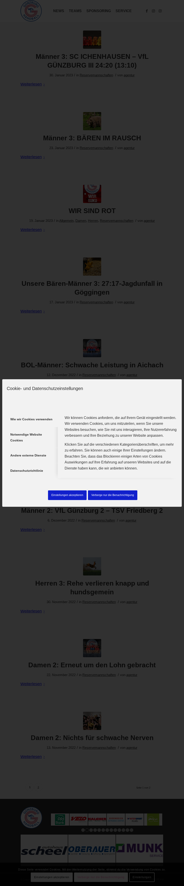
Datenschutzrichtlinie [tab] (26, 470)
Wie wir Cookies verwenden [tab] (31, 419)
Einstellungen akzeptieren (67, 495)
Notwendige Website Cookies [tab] (26, 437)
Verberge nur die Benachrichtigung (112, 495)
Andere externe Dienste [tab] (28, 455)
